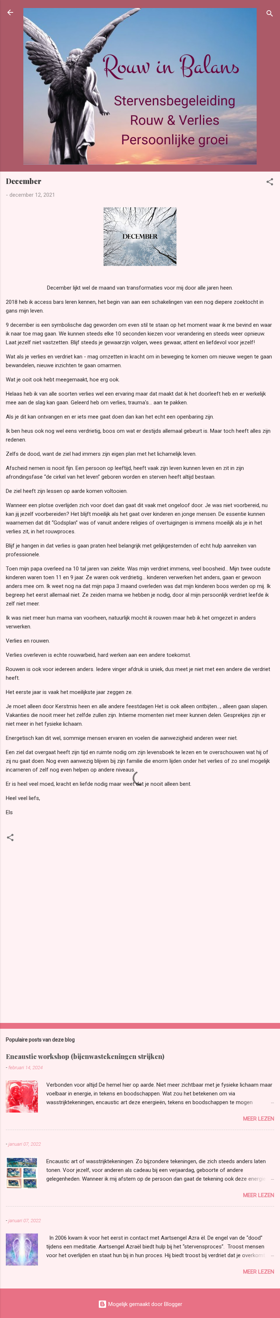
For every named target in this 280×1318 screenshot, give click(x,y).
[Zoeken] (269, 15)
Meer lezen (258, 1118)
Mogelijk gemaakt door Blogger (144, 1304)
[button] (269, 183)
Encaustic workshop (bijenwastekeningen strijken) (85, 1056)
